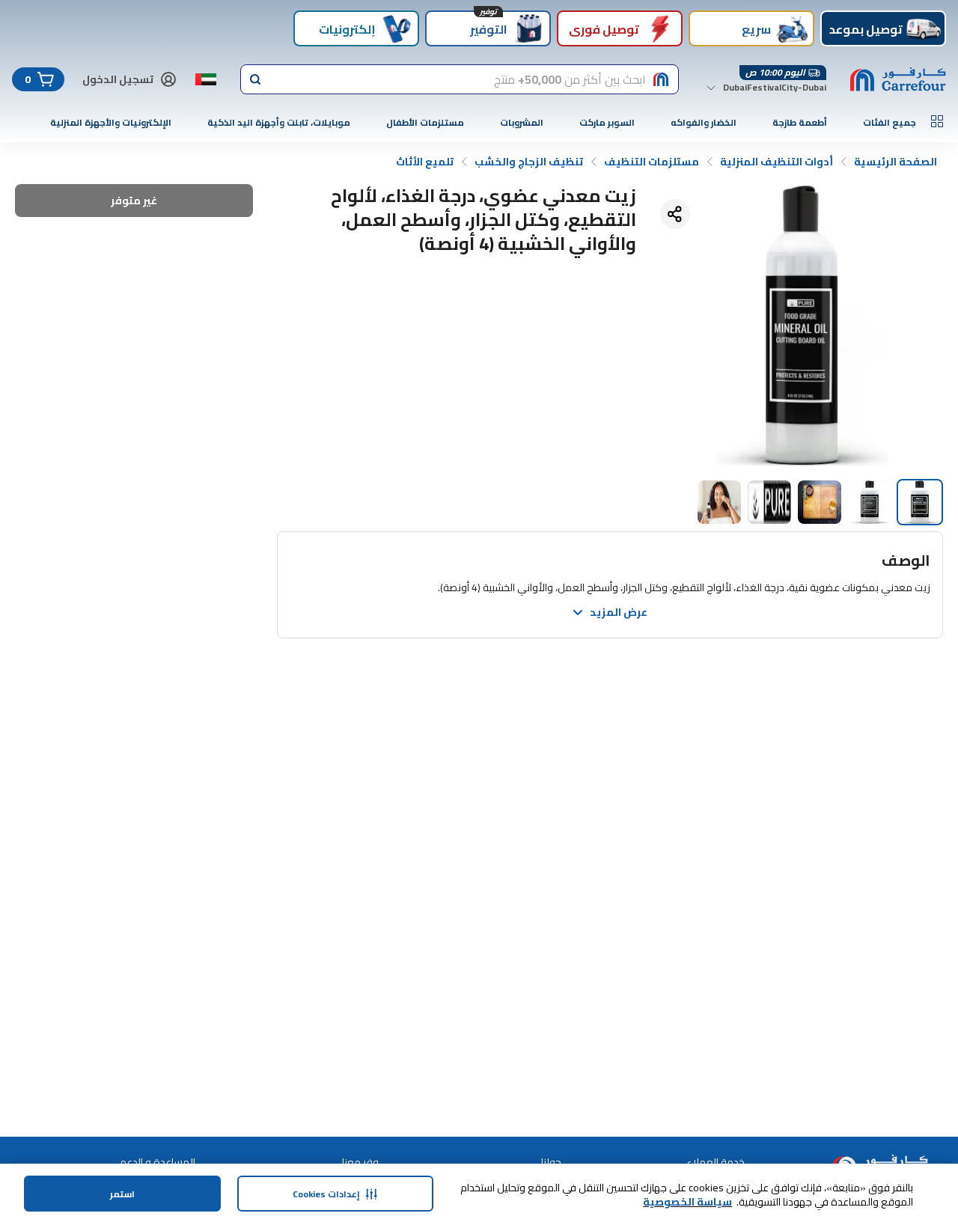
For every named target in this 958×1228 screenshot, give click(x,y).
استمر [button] (122, 1194)
